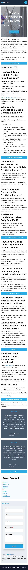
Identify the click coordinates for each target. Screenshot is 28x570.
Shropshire (5, 486)
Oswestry (5, 493)
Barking (9, 395)
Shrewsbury (6, 484)
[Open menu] (25, 2)
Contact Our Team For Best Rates (14, 157)
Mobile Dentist (8, 365)
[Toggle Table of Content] (14, 67)
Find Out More (14, 349)
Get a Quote (13, 31)
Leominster (3, 395)
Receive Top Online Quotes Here (14, 293)
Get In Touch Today (14, 63)
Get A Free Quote (14, 471)
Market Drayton (6, 495)
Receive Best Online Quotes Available (14, 237)
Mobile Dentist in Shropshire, (9, 97)
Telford (4, 489)
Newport (5, 491)
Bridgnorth (5, 482)
